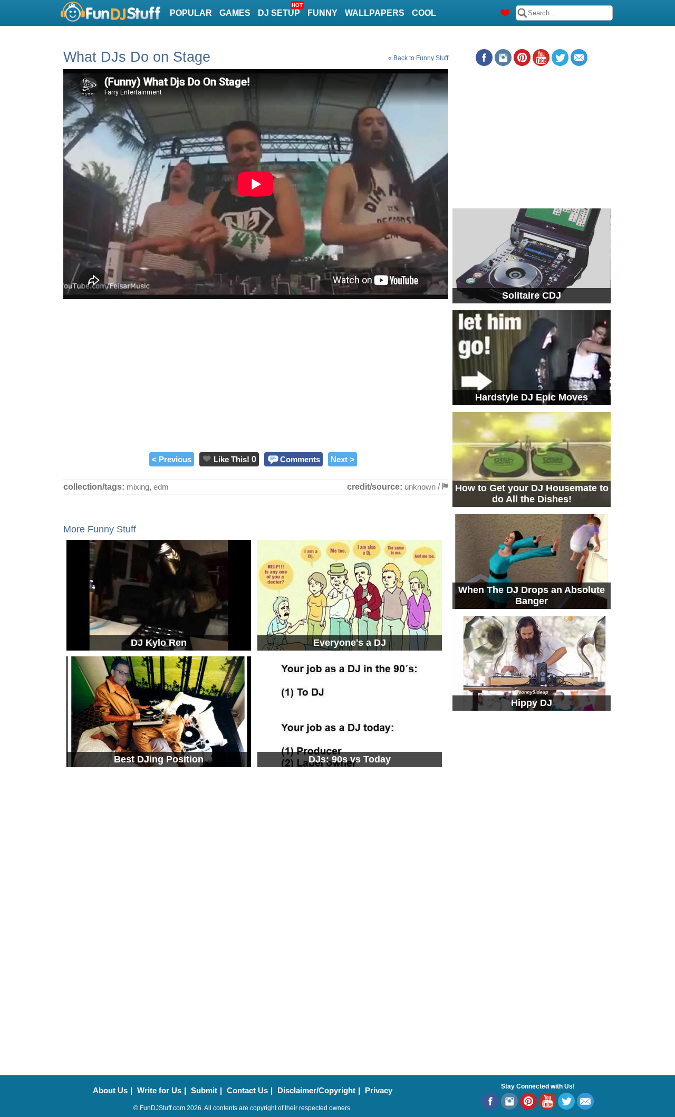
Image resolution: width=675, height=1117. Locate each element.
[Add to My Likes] (206, 458)
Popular (191, 12)
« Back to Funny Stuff (418, 58)
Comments (300, 459)
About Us (110, 1090)
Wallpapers (374, 12)
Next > (342, 459)
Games (234, 12)
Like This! (231, 459)
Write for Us (159, 1090)
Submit (204, 1090)
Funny (322, 12)
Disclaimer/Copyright (316, 1090)
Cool (424, 12)
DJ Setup (280, 9)
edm (161, 486)
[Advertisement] (255, 373)
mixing (138, 486)
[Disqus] (337, 914)
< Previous (171, 459)
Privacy (378, 1090)
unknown (420, 486)
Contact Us (247, 1090)
